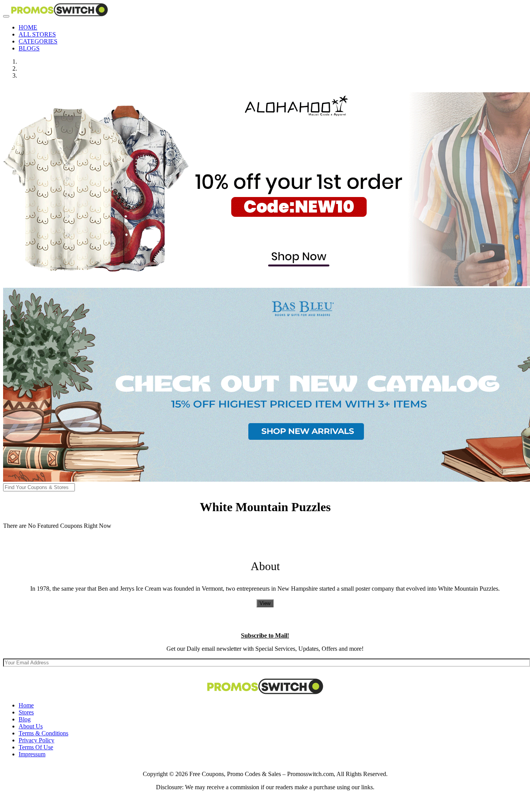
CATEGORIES (38, 41)
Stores (26, 712)
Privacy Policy (36, 740)
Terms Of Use (36, 747)
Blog (25, 719)
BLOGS (29, 48)
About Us (31, 726)
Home (26, 705)
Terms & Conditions (43, 733)
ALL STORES (37, 34)
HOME (28, 27)
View (265, 603)
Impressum (32, 754)
